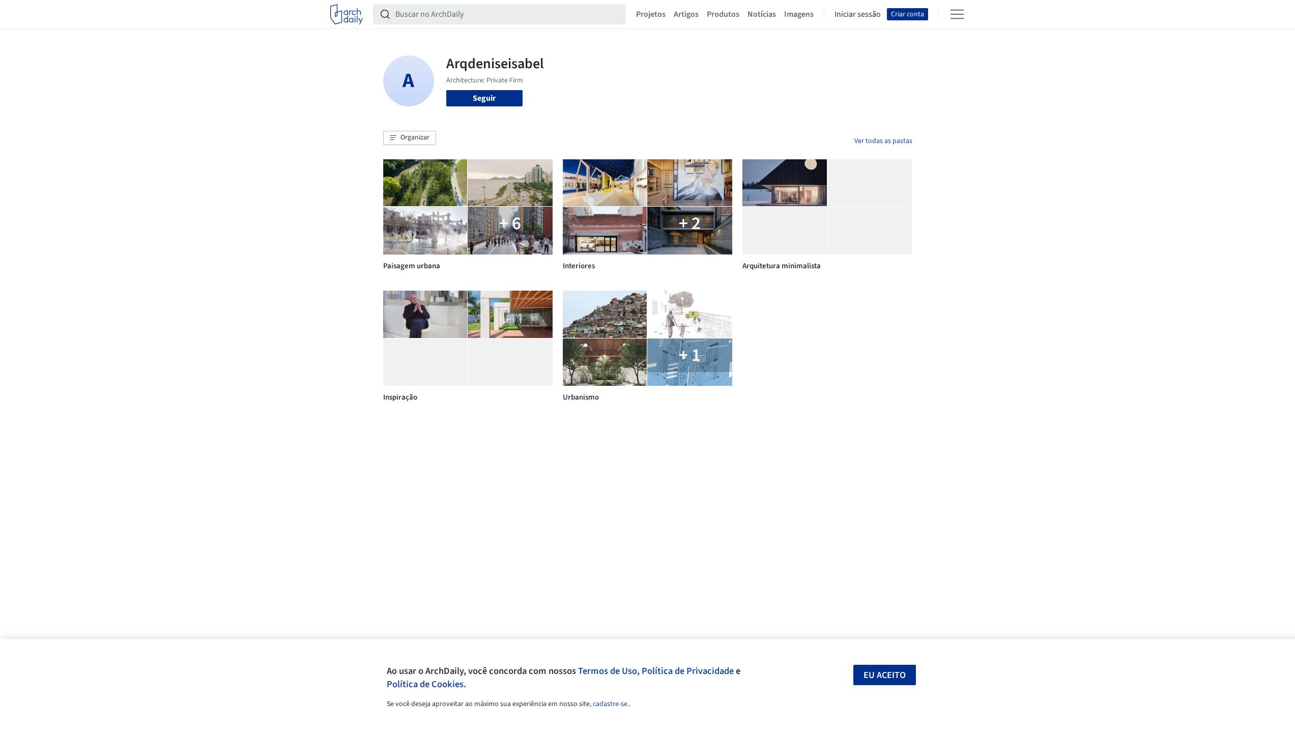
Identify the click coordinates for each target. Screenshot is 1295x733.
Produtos (723, 14)
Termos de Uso (607, 671)
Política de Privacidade (688, 671)
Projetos (651, 14)
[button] (409, 138)
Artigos (686, 14)
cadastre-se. (611, 704)
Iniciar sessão (857, 14)
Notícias (761, 14)
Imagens (799, 14)
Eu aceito (885, 675)
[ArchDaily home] (346, 14)
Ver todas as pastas (883, 141)
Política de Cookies (425, 684)
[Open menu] (957, 14)
